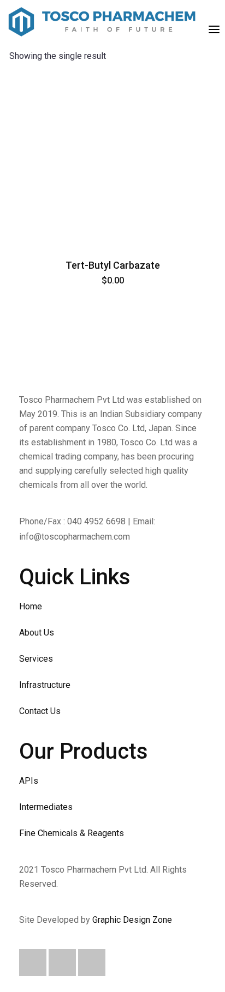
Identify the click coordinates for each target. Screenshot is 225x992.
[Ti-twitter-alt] (62, 962)
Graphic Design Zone (132, 920)
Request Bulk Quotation (112, 234)
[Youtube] (91, 962)
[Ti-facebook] (32, 962)
